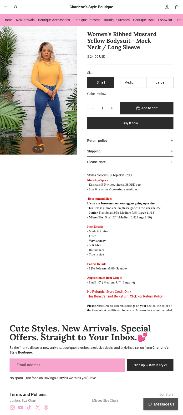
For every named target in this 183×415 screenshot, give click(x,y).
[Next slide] (71, 90)
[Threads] (46, 407)
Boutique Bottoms (86, 20)
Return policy (97, 140)
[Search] (15, 7)
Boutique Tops (143, 20)
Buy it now (130, 123)
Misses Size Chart (105, 400)
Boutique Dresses (117, 20)
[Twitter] (38, 407)
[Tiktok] (29, 407)
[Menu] (5, 7)
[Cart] (177, 7)
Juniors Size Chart (23, 400)
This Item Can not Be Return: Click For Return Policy (125, 296)
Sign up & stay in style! (150, 365)
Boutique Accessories (54, 20)
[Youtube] (21, 407)
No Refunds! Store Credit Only (109, 291)
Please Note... (98, 162)
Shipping (94, 151)
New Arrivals (25, 20)
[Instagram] (12, 407)
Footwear (165, 20)
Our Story (166, 394)
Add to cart (149, 108)
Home (8, 20)
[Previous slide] (5, 90)
